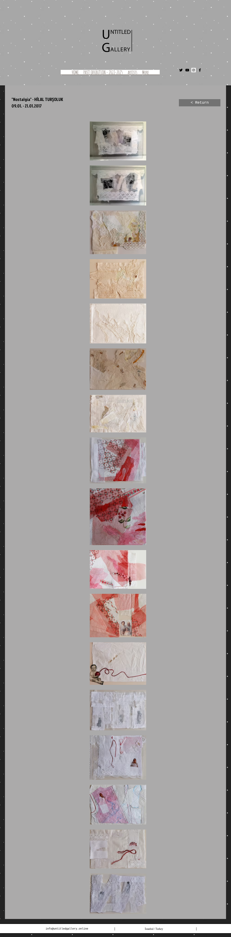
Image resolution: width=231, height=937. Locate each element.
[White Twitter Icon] (208, 929)
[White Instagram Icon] (201, 929)
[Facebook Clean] (215, 929)
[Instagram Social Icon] (193, 70)
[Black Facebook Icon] (200, 70)
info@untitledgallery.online (67, 928)
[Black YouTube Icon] (187, 70)
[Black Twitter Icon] (181, 70)
